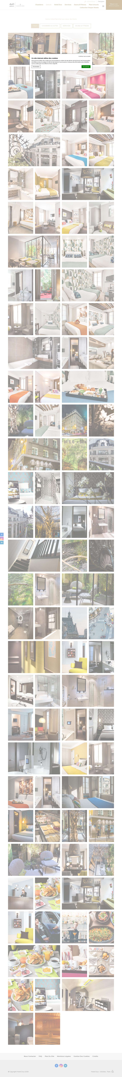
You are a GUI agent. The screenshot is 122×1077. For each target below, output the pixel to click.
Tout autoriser (86, 66)
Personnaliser (36, 66)
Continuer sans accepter (84, 56)
